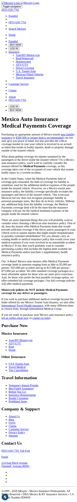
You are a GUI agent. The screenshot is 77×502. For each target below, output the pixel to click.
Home (12, 34)
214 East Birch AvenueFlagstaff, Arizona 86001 (15, 464)
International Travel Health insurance (22, 305)
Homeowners (23, 61)
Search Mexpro (17, 28)
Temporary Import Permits (23, 385)
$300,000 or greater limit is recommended (39, 137)
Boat (11, 346)
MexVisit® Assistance (21, 388)
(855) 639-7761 (10, 9)
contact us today (41, 318)
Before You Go (17, 391)
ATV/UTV (22, 64)
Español (13, 15)
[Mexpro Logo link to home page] (20, 2)
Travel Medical (17, 367)
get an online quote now (15, 318)
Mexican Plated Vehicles (30, 74)
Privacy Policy (17, 432)
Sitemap (13, 435)
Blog (11, 419)
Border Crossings (18, 398)
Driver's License (25, 67)
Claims (12, 90)
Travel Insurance (25, 77)
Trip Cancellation (18, 370)
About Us (14, 416)
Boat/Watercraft (24, 58)
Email (4, 456)
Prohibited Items (18, 401)
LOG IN (14, 48)
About (12, 96)
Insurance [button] (14, 51)
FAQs (12, 422)
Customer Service (19, 84)
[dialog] (5, 497)
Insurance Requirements (22, 395)
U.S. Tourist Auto (26, 71)
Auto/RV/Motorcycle (28, 55)
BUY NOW (15, 44)
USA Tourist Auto (19, 363)
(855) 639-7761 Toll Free (15, 450)
